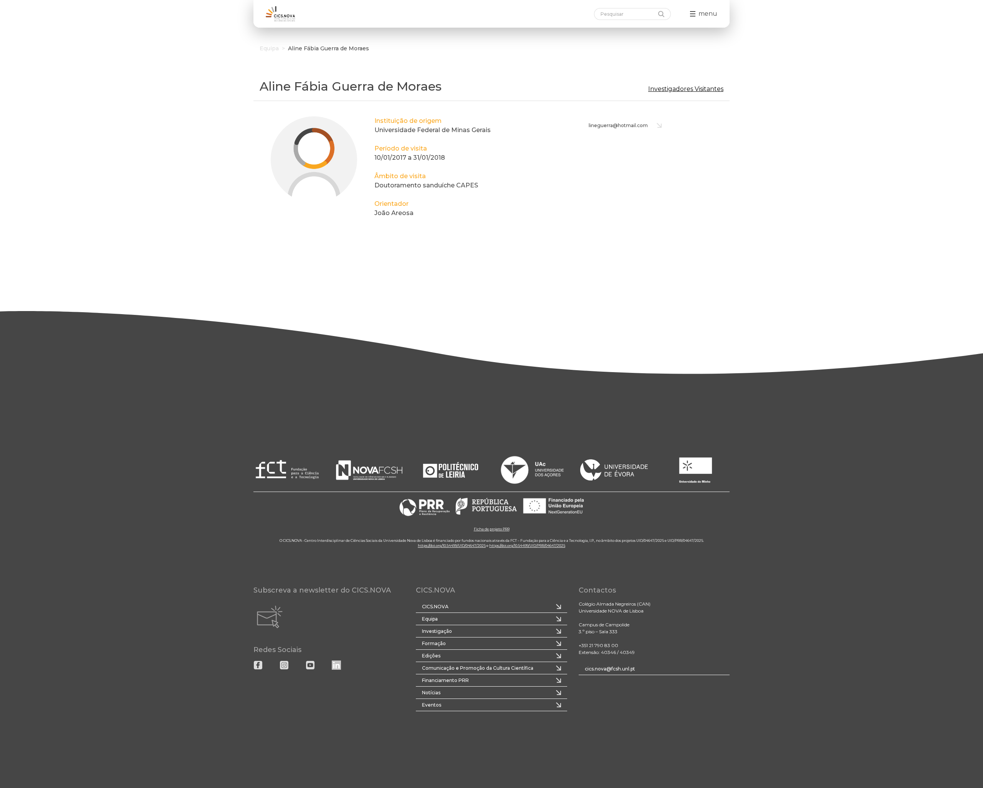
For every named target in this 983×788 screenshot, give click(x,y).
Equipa (269, 48)
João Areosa (394, 213)
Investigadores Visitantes (685, 89)
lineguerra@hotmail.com (618, 125)
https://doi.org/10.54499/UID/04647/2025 (452, 545)
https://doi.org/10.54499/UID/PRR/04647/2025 (527, 545)
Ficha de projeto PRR (492, 529)
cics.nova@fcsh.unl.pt (610, 669)
